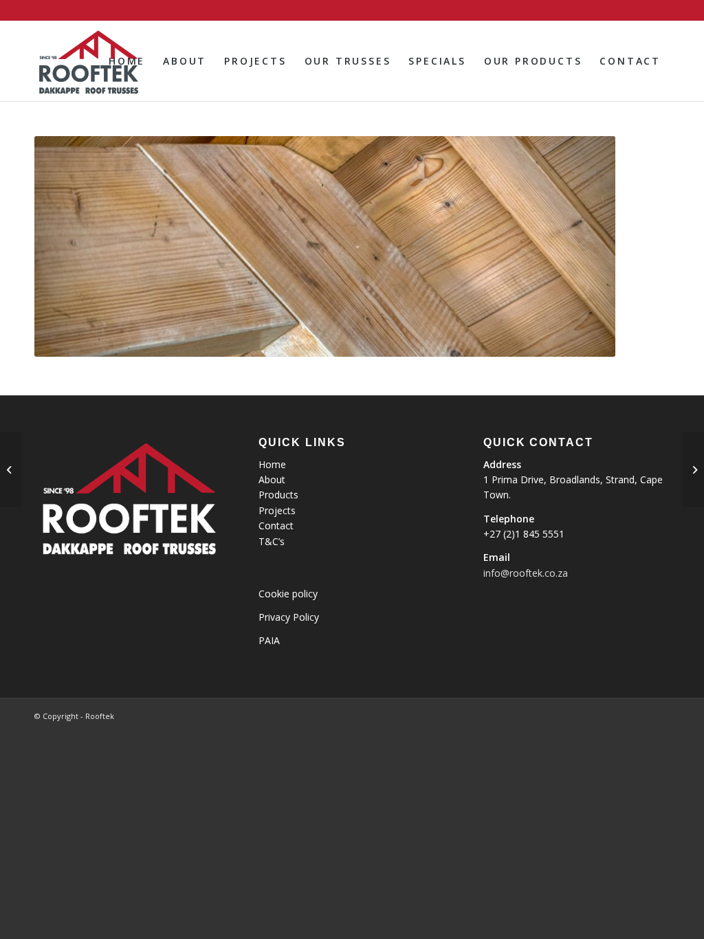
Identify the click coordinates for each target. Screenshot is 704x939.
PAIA (269, 640)
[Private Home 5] (693, 469)
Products (278, 494)
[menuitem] (127, 61)
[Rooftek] (87, 61)
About (271, 479)
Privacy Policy (288, 616)
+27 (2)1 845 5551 (523, 533)
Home (272, 464)
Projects (277, 510)
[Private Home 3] (10, 469)
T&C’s (271, 541)
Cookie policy (288, 593)
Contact (276, 525)
